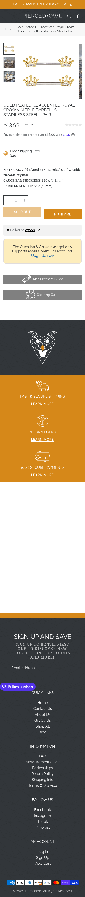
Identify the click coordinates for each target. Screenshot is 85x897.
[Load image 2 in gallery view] (9, 62)
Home (7, 29)
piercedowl (33, 891)
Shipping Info (42, 780)
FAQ (42, 756)
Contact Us (42, 709)
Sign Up (42, 857)
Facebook (42, 810)
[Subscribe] (72, 668)
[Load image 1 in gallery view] (9, 48)
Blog (42, 732)
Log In (42, 851)
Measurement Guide (43, 762)
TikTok (42, 821)
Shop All (43, 726)
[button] (6, 16)
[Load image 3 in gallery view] (9, 76)
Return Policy (43, 774)
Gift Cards (42, 720)
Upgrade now (42, 255)
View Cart (42, 863)
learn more (42, 404)
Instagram (42, 816)
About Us (43, 714)
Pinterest (42, 827)
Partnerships (42, 768)
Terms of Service (42, 785)
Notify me (62, 214)
